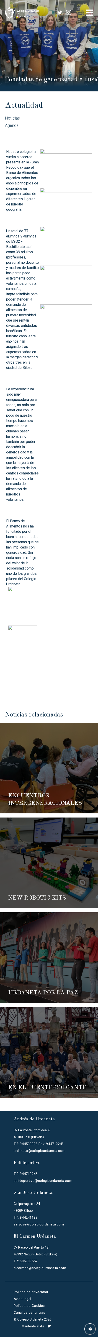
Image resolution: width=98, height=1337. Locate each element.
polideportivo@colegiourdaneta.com (43, 1181)
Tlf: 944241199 (26, 1217)
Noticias (12, 118)
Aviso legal (22, 1299)
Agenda (11, 125)
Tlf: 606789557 (26, 1261)
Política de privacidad (31, 1292)
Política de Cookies (29, 1306)
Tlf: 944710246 (26, 1174)
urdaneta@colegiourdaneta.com (40, 1151)
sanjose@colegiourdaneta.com (39, 1224)
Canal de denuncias (29, 1312)
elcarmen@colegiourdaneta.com (40, 1268)
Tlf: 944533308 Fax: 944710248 (39, 1144)
